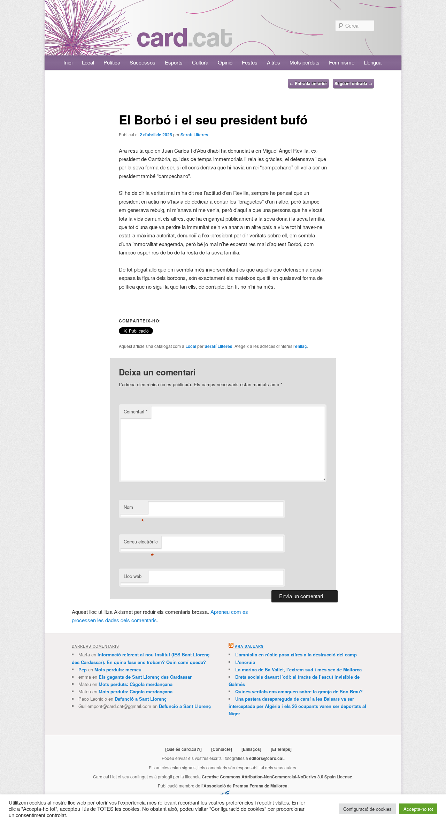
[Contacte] (221, 749)
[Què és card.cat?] (183, 749)
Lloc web (132, 576)
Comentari (135, 411)
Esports (174, 62)
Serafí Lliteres (194, 134)
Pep (82, 669)
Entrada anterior (308, 83)
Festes (249, 62)
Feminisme (341, 62)
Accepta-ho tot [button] (418, 809)
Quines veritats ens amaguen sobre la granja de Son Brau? (299, 691)
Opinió (225, 62)
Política (111, 62)
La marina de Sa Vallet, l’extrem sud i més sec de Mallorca (298, 669)
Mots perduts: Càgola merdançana (135, 684)
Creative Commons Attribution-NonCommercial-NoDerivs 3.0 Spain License (277, 777)
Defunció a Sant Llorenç (141, 698)
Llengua (373, 62)
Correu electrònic (141, 543)
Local (88, 62)
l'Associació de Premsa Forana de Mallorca (244, 786)
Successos (142, 62)
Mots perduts (305, 62)
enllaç (301, 346)
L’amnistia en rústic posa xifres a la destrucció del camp (296, 654)
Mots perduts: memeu (117, 669)
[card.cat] (184, 42)
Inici (67, 62)
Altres (273, 62)
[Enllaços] (251, 749)
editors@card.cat (266, 758)
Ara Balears (249, 646)
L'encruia (245, 662)
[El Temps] (281, 749)
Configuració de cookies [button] (367, 809)
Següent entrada (353, 83)
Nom (134, 509)
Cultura (200, 62)
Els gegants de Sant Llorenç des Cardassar (145, 676)
